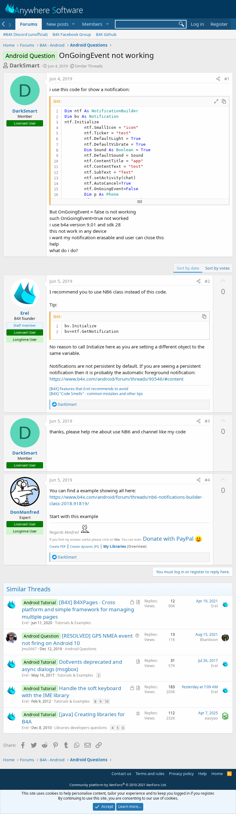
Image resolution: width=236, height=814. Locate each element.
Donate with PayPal (168, 538)
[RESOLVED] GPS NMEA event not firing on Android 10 (77, 639)
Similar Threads (89, 66)
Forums (28, 24)
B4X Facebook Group (72, 34)
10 (106, 701)
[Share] (218, 79)
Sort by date (188, 268)
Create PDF (57, 546)
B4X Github (106, 34)
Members (92, 24)
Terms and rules (150, 773)
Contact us (121, 773)
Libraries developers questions (80, 727)
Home (217, 773)
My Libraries (114, 546)
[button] (73, 24)
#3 (207, 421)
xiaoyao (211, 718)
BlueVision (209, 639)
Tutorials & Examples (73, 622)
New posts (57, 24)
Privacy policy (181, 773)
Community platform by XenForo (118, 784)
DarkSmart (25, 65)
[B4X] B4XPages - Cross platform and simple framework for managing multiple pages (78, 609)
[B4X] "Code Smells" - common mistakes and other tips (96, 393)
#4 (207, 480)
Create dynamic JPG (83, 546)
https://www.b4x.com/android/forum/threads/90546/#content (116, 379)
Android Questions (80, 648)
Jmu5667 (29, 648)
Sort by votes (217, 268)
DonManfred (24, 512)
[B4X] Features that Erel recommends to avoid (88, 388)
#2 (207, 281)
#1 (227, 79)
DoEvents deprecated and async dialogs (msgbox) (72, 665)
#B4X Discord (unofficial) (25, 34)
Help (202, 773)
